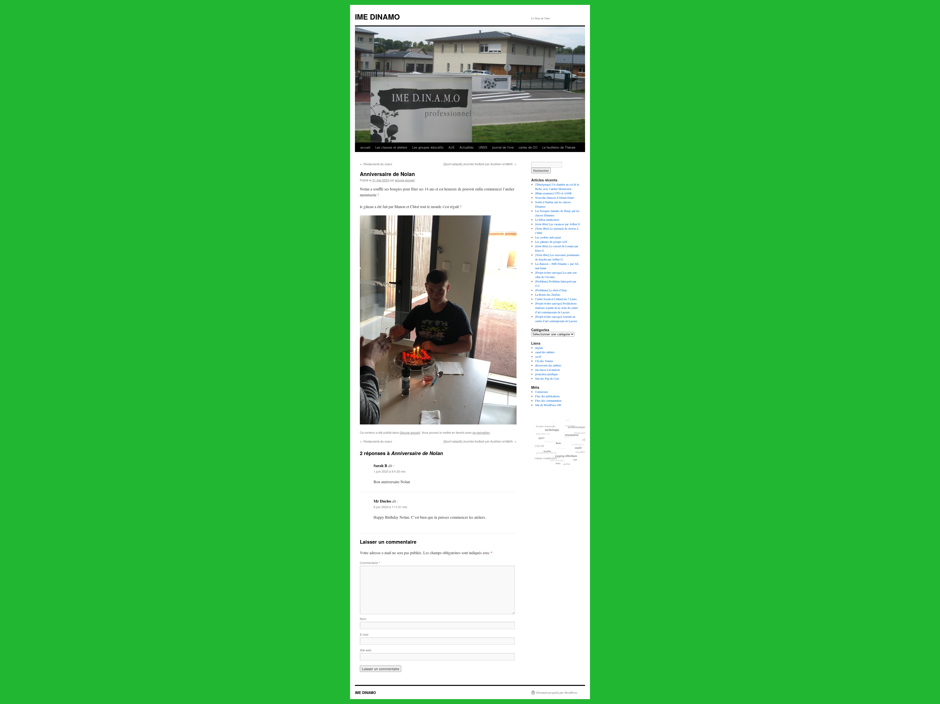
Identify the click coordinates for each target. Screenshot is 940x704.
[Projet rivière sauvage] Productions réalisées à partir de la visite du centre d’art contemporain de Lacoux (556, 307)
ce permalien (481, 432)
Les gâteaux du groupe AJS (551, 242)
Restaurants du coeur (376, 164)
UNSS (483, 147)
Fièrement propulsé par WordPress (556, 692)
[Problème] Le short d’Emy (551, 290)
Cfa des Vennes (544, 361)
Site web (365, 650)
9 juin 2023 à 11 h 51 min (390, 507)
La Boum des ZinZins (547, 294)
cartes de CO (527, 147)
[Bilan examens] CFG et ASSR (553, 193)
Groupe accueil (410, 432)
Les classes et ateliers (391, 147)
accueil (365, 147)
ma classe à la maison (547, 370)
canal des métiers (545, 352)
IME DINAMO (377, 16)
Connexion (541, 392)
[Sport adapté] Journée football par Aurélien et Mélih (480, 164)
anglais (539, 348)
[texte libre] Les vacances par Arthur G (557, 224)
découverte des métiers (548, 365)
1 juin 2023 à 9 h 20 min (390, 471)
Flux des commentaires (548, 400)
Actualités (466, 147)
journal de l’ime (503, 147)
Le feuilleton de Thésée (558, 147)
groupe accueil (405, 180)
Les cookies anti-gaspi (548, 237)
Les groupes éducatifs (428, 147)
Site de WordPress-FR (548, 405)
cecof (538, 356)
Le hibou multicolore (547, 220)
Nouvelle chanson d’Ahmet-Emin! (555, 197)
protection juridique (546, 374)
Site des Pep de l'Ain (547, 378)
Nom (363, 619)
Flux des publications (547, 396)
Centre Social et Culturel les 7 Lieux (556, 299)
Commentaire (370, 563)
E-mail (364, 634)
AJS (451, 147)
